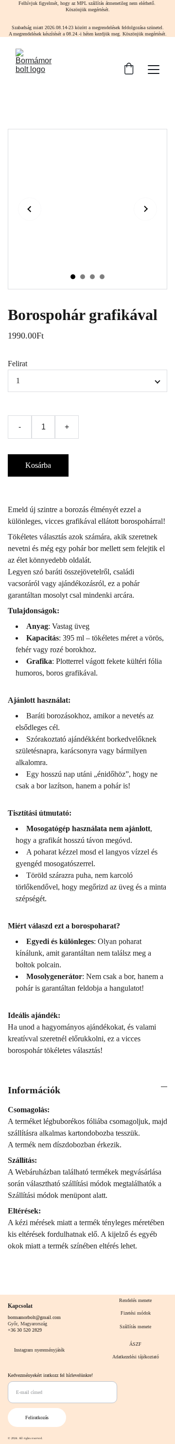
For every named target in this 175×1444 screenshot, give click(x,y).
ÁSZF (135, 1344)
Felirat (17, 363)
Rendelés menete (135, 1300)
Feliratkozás (37, 1417)
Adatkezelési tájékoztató (135, 1356)
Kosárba (38, 465)
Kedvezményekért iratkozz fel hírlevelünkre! (50, 1375)
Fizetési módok (136, 1313)
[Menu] (153, 69)
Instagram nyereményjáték (39, 1350)
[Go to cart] (128, 69)
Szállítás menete (135, 1326)
